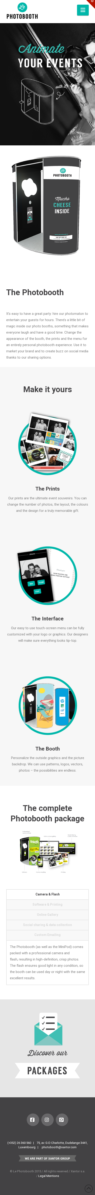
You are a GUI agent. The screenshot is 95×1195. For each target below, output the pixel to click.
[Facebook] (33, 1120)
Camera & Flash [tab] (48, 894)
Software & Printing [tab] (47, 904)
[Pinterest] (62, 1120)
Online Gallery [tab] (47, 915)
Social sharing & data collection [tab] (47, 925)
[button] (83, 10)
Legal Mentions (48, 1176)
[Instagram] (47, 1120)
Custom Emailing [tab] (47, 935)
